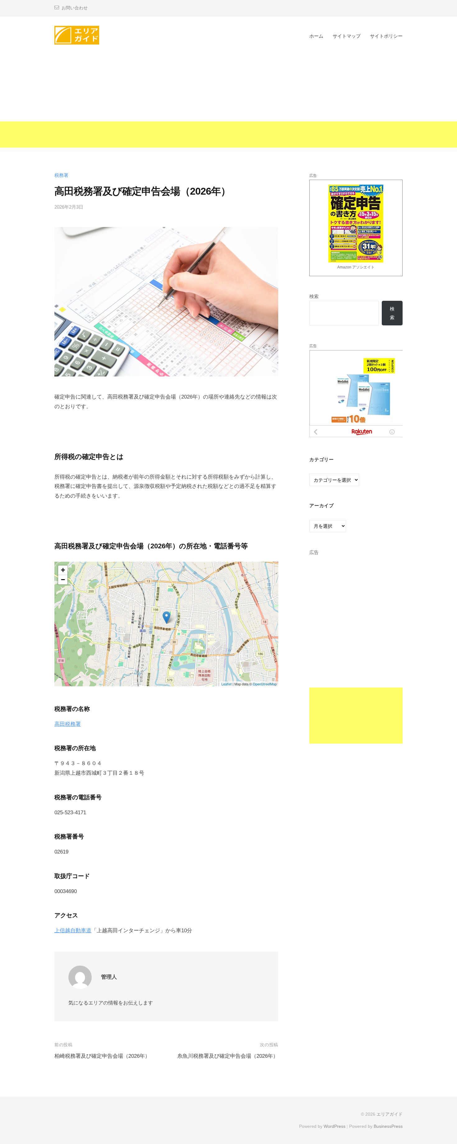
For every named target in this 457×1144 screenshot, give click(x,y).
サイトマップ (347, 36)
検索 (314, 296)
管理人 (109, 977)
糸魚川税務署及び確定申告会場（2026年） (227, 1056)
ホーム (316, 36)
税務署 (61, 175)
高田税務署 (67, 724)
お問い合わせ (75, 8)
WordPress (334, 1126)
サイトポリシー (386, 36)
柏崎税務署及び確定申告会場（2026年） (102, 1056)
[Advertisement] (228, 104)
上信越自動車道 (72, 931)
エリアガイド (389, 1114)
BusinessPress (388, 1126)
